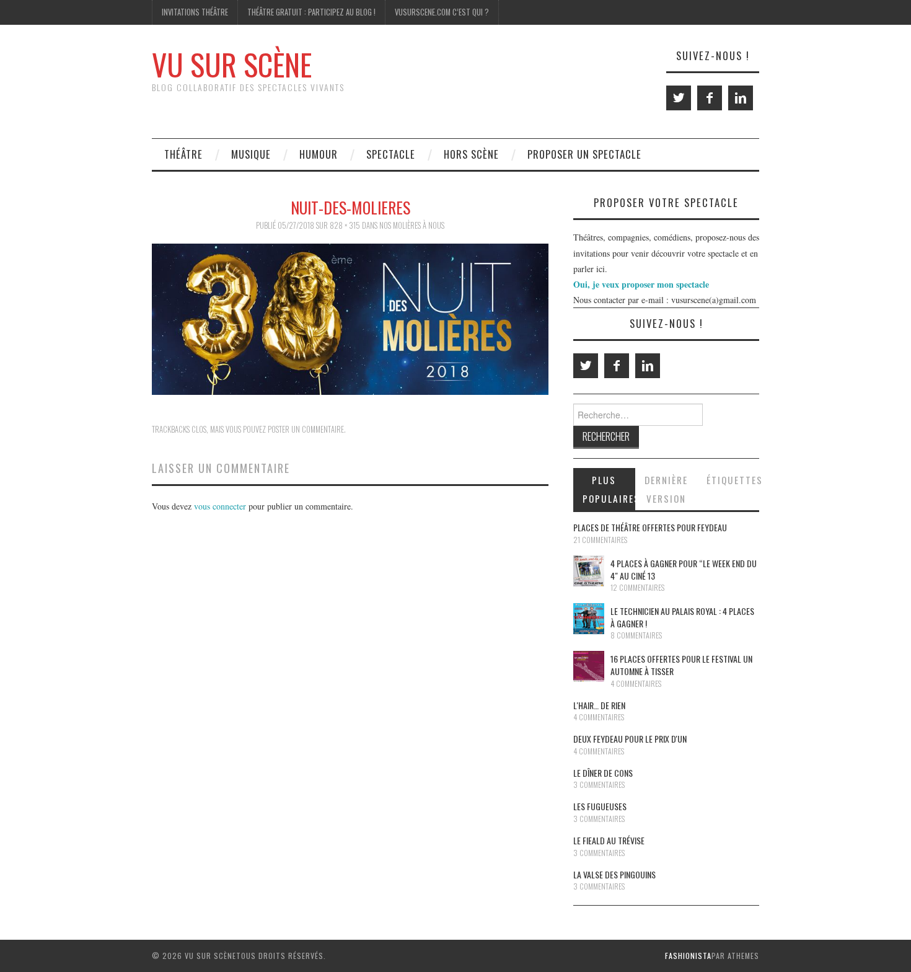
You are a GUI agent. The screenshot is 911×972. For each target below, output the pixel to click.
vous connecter (220, 506)
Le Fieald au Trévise (609, 840)
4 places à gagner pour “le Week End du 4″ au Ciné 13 (683, 569)
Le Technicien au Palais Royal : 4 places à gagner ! (682, 617)
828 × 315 (345, 225)
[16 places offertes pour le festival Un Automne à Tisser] (588, 666)
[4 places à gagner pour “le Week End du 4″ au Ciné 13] (588, 570)
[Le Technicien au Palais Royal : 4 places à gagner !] (588, 618)
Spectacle (390, 154)
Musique (251, 154)
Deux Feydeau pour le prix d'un (630, 738)
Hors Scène (471, 154)
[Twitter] (678, 98)
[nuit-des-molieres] (350, 318)
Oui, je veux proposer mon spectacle (641, 284)
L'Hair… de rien (599, 705)
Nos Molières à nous (411, 225)
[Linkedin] (740, 98)
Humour (318, 154)
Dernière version (666, 489)
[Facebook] (709, 98)
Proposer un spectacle (584, 154)
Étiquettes (732, 480)
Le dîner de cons (603, 772)
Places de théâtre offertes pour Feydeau (650, 527)
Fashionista (688, 955)
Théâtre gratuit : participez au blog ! (311, 12)
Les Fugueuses (600, 806)
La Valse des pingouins (614, 874)
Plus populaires (609, 489)
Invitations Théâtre (195, 12)
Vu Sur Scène (232, 64)
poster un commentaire (306, 429)
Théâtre (183, 154)
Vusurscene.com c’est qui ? (442, 12)
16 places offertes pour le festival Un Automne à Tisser (681, 665)
